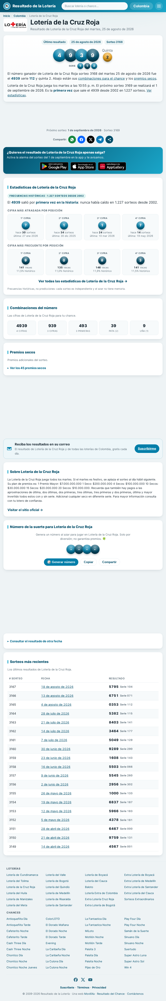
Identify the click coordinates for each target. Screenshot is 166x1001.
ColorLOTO (53, 918)
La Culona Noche (56, 967)
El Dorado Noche (56, 931)
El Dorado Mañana (57, 924)
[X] (83, 980)
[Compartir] (109, 139)
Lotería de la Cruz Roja (20, 887)
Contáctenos (135, 993)
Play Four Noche (134, 924)
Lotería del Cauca (96, 881)
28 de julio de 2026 (55, 713)
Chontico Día (14, 955)
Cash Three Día (16, 943)
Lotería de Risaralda (58, 899)
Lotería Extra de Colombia (101, 893)
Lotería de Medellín (58, 893)
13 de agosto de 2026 (57, 696)
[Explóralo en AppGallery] (112, 166)
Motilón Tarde (93, 943)
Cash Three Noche (18, 949)
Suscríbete (67, 987)
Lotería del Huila (16, 893)
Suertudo (130, 949)
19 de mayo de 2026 (56, 802)
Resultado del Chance (111, 993)
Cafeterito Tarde (16, 937)
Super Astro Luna (135, 955)
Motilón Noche (94, 937)
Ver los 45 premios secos (28, 368)
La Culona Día (54, 961)
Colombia (141, 6)
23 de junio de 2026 (55, 758)
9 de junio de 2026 (54, 775)
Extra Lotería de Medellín (140, 881)
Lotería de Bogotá (57, 881)
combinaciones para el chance (101, 78)
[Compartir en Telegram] (100, 139)
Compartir (109, 562)
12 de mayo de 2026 (56, 811)
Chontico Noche (16, 961)
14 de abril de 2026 (55, 846)
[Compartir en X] (91, 139)
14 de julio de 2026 (55, 731)
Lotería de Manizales (19, 899)
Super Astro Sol (134, 961)
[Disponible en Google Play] (54, 166)
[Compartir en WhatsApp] (72, 139)
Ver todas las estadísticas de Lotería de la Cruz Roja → (83, 281)
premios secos (145, 78)
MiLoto (89, 931)
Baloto (89, 887)
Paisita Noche (93, 961)
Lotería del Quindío (58, 887)
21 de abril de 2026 (55, 838)
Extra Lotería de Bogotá (100, 905)
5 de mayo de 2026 (55, 820)
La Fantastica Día (95, 918)
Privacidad (99, 987)
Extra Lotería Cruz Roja (99, 899)
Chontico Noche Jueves (21, 967)
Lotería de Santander (59, 905)
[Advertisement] (83, 115)
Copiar (88, 562)
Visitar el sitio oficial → (25, 510)
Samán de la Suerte (136, 931)
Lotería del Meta (16, 905)
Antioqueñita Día (16, 918)
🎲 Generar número (61, 562)
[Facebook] (76, 980)
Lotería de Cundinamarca (22, 874)
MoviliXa (89, 993)
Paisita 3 (90, 949)
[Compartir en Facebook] (81, 139)
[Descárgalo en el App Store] (83, 166)
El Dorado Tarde (56, 937)
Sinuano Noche (134, 943)
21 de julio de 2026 (55, 722)
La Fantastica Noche (98, 924)
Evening (51, 943)
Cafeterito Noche (17, 931)
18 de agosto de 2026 (57, 687)
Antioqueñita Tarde (18, 924)
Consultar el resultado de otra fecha (36, 641)
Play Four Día (132, 918)
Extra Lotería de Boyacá (139, 874)
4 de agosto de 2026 (56, 704)
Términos (83, 987)
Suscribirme (147, 448)
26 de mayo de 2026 (56, 793)
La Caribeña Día (55, 949)
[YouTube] (90, 980)
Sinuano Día (131, 937)
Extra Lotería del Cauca (139, 893)
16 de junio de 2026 (55, 767)
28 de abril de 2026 (55, 829)
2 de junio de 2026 (54, 784)
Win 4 (127, 967)
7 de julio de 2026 (54, 740)
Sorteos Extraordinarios (139, 899)
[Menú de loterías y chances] (159, 6)
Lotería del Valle (56, 874)
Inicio (6, 15)
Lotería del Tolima (17, 881)
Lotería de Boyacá (96, 874)
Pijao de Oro (92, 967)
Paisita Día (91, 955)
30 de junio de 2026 (55, 749)
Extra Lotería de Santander (141, 887)
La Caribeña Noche (58, 955)
